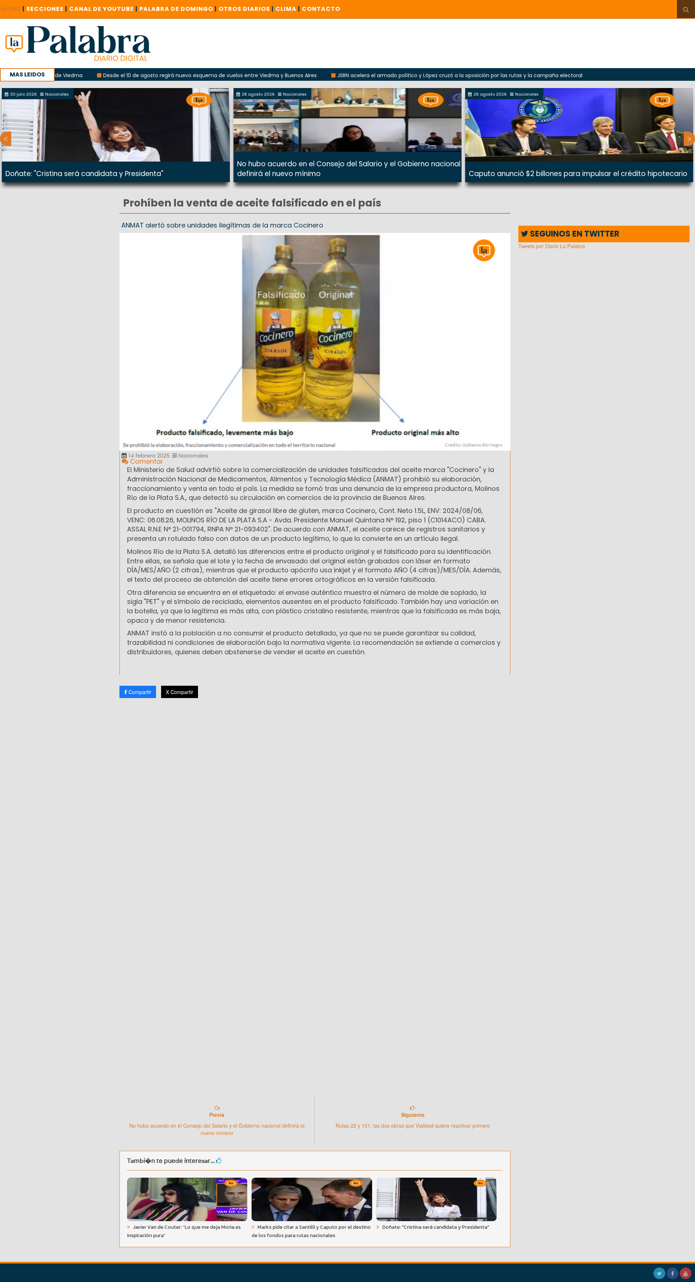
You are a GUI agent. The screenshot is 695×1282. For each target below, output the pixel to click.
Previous (5, 138)
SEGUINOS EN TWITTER (573, 233)
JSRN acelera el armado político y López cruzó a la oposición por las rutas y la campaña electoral (411, 75)
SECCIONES (46, 9)
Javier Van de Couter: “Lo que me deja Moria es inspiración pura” (184, 1231)
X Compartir (179, 692)
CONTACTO (321, 9)
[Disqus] (315, 799)
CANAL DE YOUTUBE (103, 9)
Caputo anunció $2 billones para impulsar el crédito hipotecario (578, 174)
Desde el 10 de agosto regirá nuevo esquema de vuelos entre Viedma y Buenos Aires (161, 75)
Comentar (145, 461)
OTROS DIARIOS (246, 9)
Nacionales (192, 455)
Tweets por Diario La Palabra (551, 246)
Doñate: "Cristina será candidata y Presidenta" (84, 174)
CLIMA (287, 9)
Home (13, 9)
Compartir (139, 692)
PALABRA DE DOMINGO (178, 9)
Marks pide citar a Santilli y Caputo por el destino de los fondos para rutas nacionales (311, 1231)
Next (689, 138)
